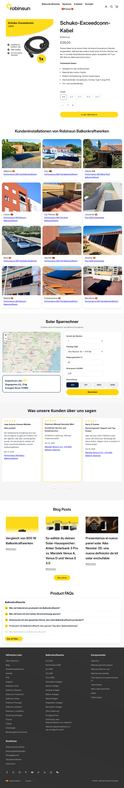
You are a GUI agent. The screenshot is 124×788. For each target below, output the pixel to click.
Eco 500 (49, 661)
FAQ (7, 677)
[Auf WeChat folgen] (57, 772)
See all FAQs (14, 639)
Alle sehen (62, 578)
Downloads (10, 728)
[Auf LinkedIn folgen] (45, 772)
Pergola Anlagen (53, 690)
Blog (8, 665)
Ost (86, 385)
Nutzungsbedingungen (15, 751)
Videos (9, 723)
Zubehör (78, 4)
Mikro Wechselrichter (100, 689)
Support (9, 682)
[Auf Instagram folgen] (19, 772)
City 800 (49, 673)
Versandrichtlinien (14, 759)
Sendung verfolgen (14, 715)
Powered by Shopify (111, 781)
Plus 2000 (50, 677)
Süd (72, 385)
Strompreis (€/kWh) (74, 368)
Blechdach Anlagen (54, 707)
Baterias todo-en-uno (100, 669)
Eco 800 (49, 669)
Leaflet (36, 372)
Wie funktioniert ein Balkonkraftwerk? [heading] (27, 632)
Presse (9, 719)
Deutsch (28, 781)
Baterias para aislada (100, 673)
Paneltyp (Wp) (72, 347)
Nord (112, 385)
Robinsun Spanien (13, 690)
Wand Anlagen (52, 698)
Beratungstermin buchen (16, 732)
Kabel (93, 693)
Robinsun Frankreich (15, 694)
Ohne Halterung (52, 711)
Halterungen (96, 697)
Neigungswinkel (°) (74, 357)
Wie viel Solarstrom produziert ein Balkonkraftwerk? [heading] (34, 608)
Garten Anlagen (52, 686)
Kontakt (89, 4)
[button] (6, 335)
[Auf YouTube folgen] (32, 772)
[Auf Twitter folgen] (13, 772)
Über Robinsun (12, 661)
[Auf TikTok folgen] (38, 772)
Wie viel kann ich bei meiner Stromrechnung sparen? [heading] (35, 614)
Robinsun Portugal (14, 703)
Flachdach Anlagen (54, 682)
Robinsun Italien (13, 698)
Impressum (10, 764)
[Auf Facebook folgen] (7, 772)
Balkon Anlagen (52, 694)
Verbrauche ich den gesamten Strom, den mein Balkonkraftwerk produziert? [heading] (46, 620)
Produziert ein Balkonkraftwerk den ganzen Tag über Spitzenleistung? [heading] (43, 626)
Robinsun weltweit (14, 707)
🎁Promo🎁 (67, 9)
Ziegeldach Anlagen (54, 703)
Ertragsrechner (52, 715)
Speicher (66, 4)
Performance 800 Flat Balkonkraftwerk (20, 174)
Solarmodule (96, 685)
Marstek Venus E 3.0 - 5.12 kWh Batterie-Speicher (17, 448)
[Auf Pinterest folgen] (26, 772)
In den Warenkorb (89, 115)
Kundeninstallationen (15, 669)
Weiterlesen (11, 549)
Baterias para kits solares (102, 665)
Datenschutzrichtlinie (15, 747)
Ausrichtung (71, 379)
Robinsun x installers (15, 711)
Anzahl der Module (74, 336)
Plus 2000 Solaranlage (94, 217)
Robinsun (65, 37)
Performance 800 (53, 665)
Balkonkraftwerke (51, 4)
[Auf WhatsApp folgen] (51, 772)
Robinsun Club (12, 686)
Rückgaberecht (12, 755)
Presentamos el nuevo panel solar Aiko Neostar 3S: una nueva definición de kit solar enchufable (102, 548)
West (99, 385)
